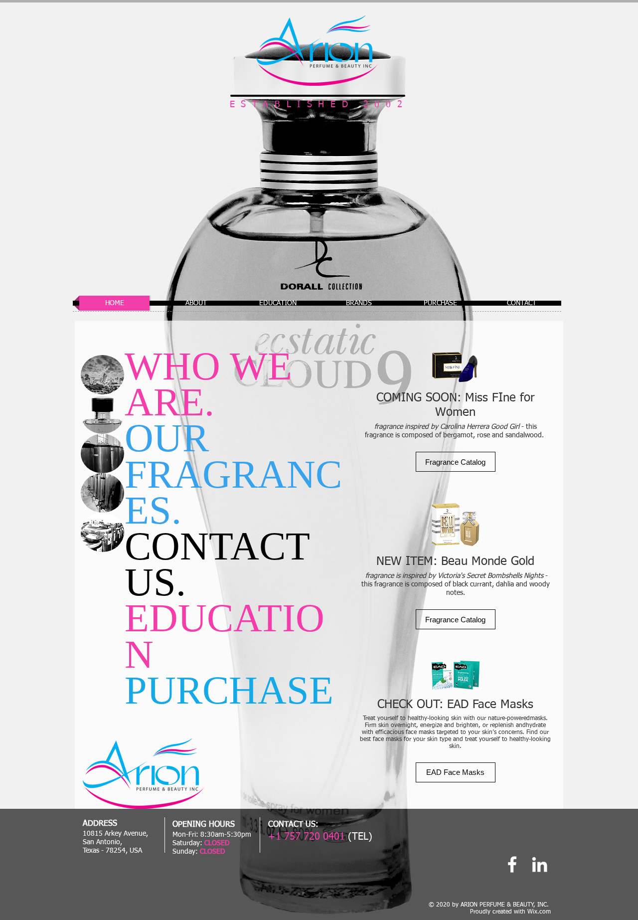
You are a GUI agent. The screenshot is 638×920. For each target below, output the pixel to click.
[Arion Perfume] (512, 864)
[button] (455, 462)
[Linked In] (539, 864)
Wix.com (539, 912)
